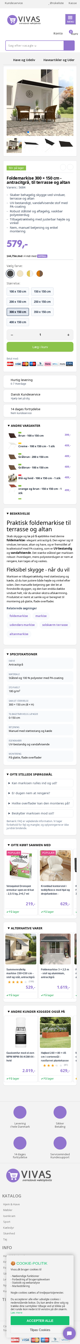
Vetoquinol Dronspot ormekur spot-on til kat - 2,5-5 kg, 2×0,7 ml (20, 890)
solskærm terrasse (55, 625)
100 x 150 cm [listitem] (17, 291)
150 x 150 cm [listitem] (42, 291)
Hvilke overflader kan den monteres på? (41, 803)
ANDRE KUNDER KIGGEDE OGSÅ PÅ (38, 1011)
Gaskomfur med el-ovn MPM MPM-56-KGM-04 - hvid (20, 1056)
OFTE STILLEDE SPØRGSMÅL (31, 774)
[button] (28, 132)
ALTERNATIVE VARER (26, 928)
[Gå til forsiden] (7, 60)
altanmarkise (19, 634)
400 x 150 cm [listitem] (17, 322)
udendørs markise (22, 625)
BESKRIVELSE (20, 513)
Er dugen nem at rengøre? (31, 793)
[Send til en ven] (63, 167)
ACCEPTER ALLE (40, 1321)
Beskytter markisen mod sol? (33, 813)
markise (41, 616)
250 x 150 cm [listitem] (42, 302)
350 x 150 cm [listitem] (42, 312)
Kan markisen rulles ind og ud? (34, 783)
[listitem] (10, 273)
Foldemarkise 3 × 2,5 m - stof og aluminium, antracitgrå (55, 973)
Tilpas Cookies (40, 1330)
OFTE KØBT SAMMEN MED (31, 845)
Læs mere (16, 1312)
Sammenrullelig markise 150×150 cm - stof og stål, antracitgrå (20, 973)
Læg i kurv (40, 347)
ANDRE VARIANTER (25, 425)
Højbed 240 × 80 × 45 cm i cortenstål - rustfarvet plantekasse (55, 1056)
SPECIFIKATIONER (23, 654)
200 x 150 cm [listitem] (17, 302)
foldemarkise (19, 616)
